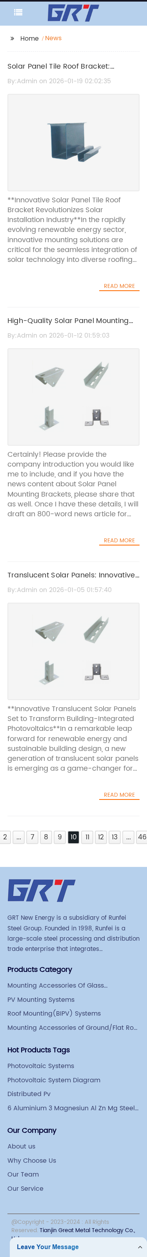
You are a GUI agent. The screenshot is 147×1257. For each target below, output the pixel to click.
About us (21, 1146)
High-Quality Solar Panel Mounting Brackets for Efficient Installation (68, 326)
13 (115, 837)
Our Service (25, 1189)
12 (101, 837)
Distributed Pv (29, 1094)
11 (87, 837)
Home (29, 39)
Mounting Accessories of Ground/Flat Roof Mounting (73, 1028)
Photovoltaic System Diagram (53, 1080)
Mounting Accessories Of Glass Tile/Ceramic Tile (55, 985)
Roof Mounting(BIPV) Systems (54, 1013)
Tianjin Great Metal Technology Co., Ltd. (73, 1234)
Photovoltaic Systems (40, 1066)
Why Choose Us (31, 1161)
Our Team (23, 1174)
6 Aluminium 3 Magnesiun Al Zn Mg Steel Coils (71, 1108)
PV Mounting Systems (40, 1000)
